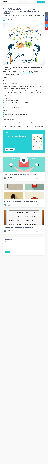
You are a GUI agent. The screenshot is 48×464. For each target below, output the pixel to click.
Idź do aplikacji (41, 1)
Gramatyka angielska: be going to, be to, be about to (18, 227)
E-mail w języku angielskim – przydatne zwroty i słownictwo (20, 174)
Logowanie (34, 1)
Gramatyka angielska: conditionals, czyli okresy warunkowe (20, 201)
